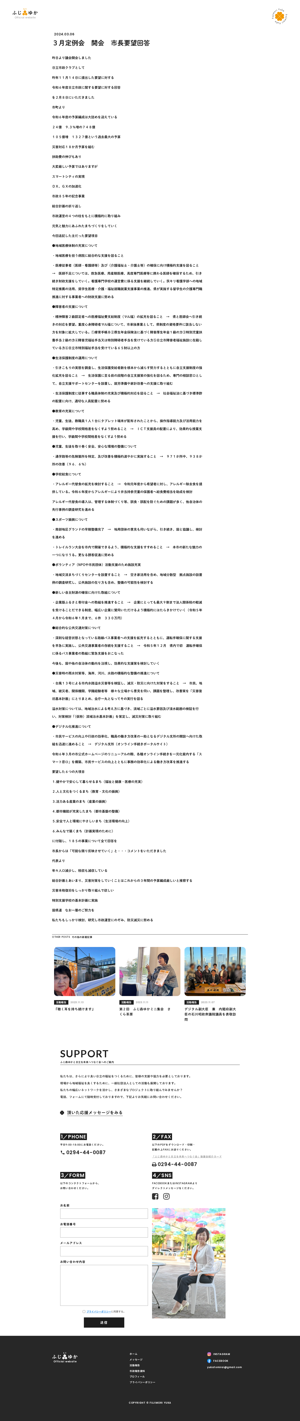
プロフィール (137, 1376)
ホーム (133, 1354)
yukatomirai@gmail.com (224, 1367)
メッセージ (136, 1359)
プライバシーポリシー (99, 1311)
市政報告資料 (137, 1371)
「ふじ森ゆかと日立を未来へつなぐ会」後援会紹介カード (187, 1156)
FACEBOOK (220, 1361)
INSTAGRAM (221, 1354)
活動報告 (135, 1365)
